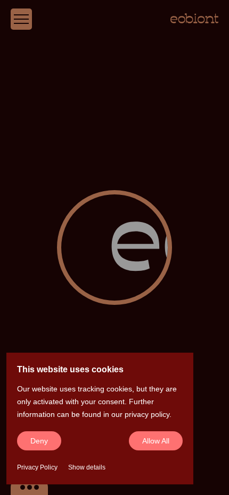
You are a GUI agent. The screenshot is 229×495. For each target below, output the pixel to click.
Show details (86, 467)
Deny (39, 441)
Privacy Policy (37, 467)
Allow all (155, 441)
